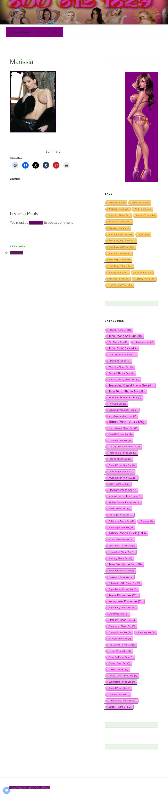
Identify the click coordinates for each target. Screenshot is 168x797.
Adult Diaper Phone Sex (120, 266)
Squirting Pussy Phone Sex (124, 379)
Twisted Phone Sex (121, 373)
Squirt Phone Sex (119, 484)
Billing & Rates (20, 32)
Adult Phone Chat (142, 272)
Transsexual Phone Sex (122, 453)
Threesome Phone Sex (122, 626)
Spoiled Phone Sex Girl (121, 570)
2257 (41, 32)
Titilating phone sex (119, 361)
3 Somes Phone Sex (118, 209)
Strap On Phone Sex (121, 539)
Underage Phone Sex (120, 515)
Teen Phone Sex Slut (125, 335)
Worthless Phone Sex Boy (125, 397)
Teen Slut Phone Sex (125, 564)
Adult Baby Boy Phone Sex (122, 240)
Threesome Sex (118, 669)
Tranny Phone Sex (120, 632)
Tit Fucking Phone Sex (121, 471)
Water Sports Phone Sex (122, 354)
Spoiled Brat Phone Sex (122, 546)
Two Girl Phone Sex (120, 434)
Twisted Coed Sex (119, 663)
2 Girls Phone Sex (140, 202)
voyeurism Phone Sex (120, 577)
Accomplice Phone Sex (120, 221)
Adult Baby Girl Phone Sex (121, 247)
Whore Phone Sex (119, 694)
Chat (56, 32)
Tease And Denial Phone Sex (131, 385)
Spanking (147, 521)
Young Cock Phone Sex (121, 552)
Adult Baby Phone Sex (119, 253)
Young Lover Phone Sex (125, 601)
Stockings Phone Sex (122, 490)
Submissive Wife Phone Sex (124, 583)
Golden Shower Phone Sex (124, 502)
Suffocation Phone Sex (121, 521)
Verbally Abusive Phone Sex (124, 446)
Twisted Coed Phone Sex (123, 675)
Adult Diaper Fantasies (119, 260)
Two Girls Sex (117, 403)
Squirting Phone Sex (120, 558)
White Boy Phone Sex (121, 367)
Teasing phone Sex (120, 459)
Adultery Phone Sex (118, 272)
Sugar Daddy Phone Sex (123, 589)
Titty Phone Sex (118, 342)
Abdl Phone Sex (143, 209)
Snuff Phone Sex (118, 614)
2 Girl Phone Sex (117, 202)
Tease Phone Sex (123, 595)
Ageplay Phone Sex (144, 279)
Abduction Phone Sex (119, 215)
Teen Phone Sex (123, 348)
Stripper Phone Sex (120, 707)
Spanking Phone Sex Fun (123, 410)
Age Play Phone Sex (118, 279)
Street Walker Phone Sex (123, 428)
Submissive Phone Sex (122, 682)
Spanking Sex (146, 632)
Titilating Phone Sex (120, 330)
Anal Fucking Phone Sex (120, 285)
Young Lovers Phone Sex (125, 496)
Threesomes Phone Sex (122, 700)
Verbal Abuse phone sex (122, 416)
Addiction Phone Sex (119, 228)
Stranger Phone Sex (122, 620)
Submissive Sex (143, 342)
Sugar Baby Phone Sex (122, 607)
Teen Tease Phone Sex (127, 391)
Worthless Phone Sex (122, 477)
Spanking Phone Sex (121, 527)
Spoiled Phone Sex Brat (122, 465)
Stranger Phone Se (120, 638)
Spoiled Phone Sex (119, 688)
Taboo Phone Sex (126, 422)
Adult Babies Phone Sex (120, 234)
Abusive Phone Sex (145, 215)
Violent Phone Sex (119, 508)
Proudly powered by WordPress (29, 787)
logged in (36, 223)
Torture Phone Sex (120, 440)
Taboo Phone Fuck (127, 533)
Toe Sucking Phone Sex (122, 645)
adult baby (144, 234)
